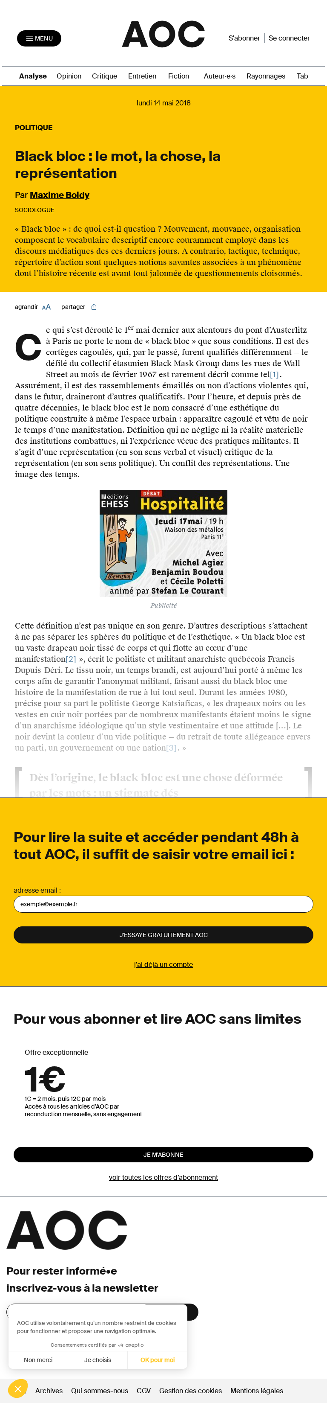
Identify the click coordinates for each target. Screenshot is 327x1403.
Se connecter (289, 38)
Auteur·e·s (219, 76)
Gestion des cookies (191, 1390)
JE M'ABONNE (163, 1154)
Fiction (178, 76)
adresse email (35, 890)
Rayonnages (266, 76)
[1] (274, 375)
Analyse (33, 76)
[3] (171, 748)
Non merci (38, 1360)
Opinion (69, 76)
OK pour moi (158, 1360)
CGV (144, 1390)
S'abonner (244, 38)
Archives (49, 1390)
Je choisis (97, 1360)
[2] (71, 659)
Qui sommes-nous (99, 1390)
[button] (18, 1388)
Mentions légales (256, 1390)
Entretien (142, 76)
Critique (104, 76)
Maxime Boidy (59, 195)
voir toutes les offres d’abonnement (163, 1177)
